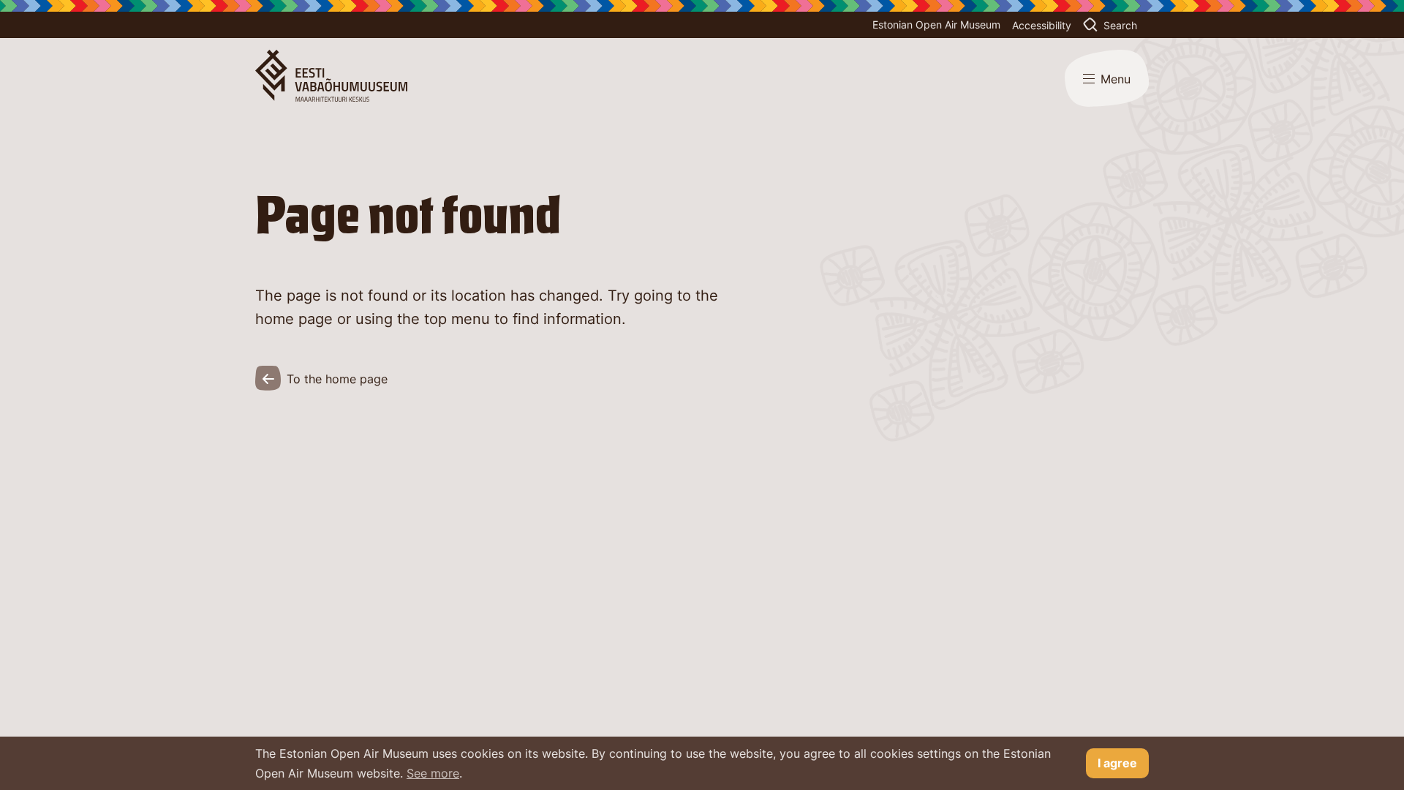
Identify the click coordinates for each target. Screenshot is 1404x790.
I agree (1117, 763)
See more (433, 773)
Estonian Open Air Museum (936, 24)
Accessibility (1041, 25)
